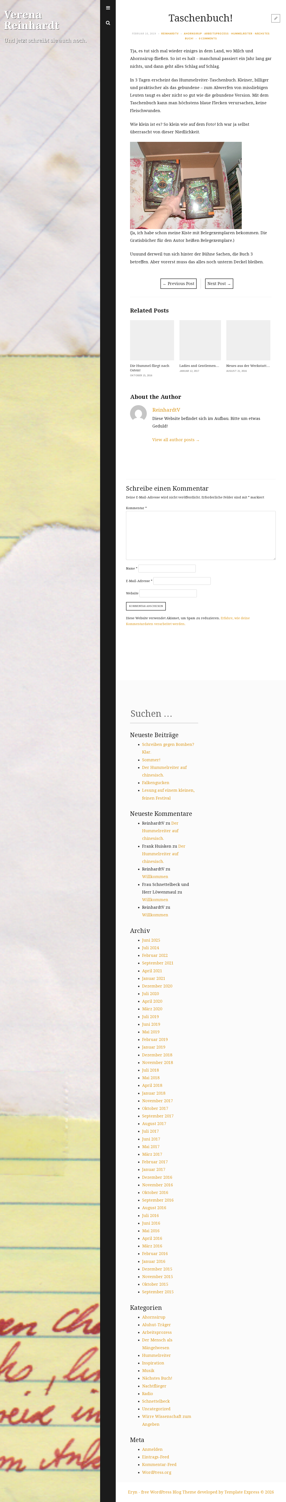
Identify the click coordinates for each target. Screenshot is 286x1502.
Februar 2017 (155, 1161)
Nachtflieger (154, 1386)
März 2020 (152, 1008)
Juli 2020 (150, 993)
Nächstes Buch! (157, 1378)
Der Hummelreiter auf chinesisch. (160, 831)
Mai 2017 (151, 1146)
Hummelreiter (241, 33)
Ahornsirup (193, 33)
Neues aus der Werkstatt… (248, 366)
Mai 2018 (151, 1077)
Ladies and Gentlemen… (199, 366)
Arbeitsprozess (216, 33)
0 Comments (208, 38)
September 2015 (158, 1291)
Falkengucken (155, 782)
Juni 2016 (151, 1223)
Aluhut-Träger (156, 1324)
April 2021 (152, 970)
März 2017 (152, 1154)
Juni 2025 (151, 940)
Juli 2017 (150, 1131)
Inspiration (153, 1363)
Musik (148, 1370)
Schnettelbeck (156, 1401)
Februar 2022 (155, 955)
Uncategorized (156, 1408)
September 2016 (158, 1200)
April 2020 (152, 1001)
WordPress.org (156, 1472)
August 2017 (154, 1123)
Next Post (219, 283)
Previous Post (178, 283)
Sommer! (151, 759)
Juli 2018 (150, 1070)
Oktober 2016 (155, 1192)
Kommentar (136, 508)
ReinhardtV (170, 33)
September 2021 (158, 963)
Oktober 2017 (155, 1108)
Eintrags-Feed (155, 1457)
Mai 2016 (151, 1230)
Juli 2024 (150, 947)
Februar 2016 (155, 1253)
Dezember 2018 (157, 1055)
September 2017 (158, 1116)
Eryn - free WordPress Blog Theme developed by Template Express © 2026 (201, 1492)
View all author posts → (176, 439)
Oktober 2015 (155, 1284)
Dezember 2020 (157, 986)
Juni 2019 (151, 1024)
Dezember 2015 (157, 1269)
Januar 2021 (153, 978)
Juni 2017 (151, 1139)
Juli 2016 (150, 1215)
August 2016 (154, 1207)
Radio (147, 1393)
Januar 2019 (153, 1047)
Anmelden (152, 1449)
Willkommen (155, 876)
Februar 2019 (155, 1039)
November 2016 (157, 1185)
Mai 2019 (151, 1032)
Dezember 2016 (157, 1177)
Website (132, 593)
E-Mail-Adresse (139, 581)
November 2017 (157, 1100)
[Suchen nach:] (164, 715)
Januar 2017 (153, 1169)
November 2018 (157, 1062)
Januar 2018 (153, 1093)
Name (131, 568)
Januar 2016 (153, 1261)
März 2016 (152, 1246)
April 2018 (152, 1085)
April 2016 (152, 1238)
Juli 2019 (150, 1016)
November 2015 (157, 1276)
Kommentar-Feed (159, 1464)
